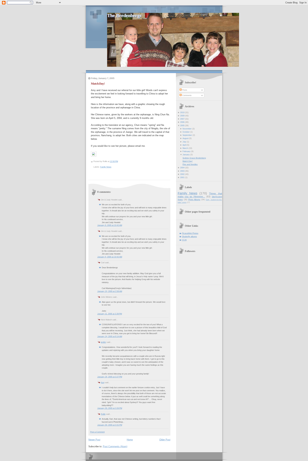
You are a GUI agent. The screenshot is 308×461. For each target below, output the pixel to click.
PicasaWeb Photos (190, 233)
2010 (182, 112)
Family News (105, 167)
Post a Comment (97, 432)
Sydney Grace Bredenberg (194, 158)
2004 (182, 168)
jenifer (103, 342)
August (186, 138)
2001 (182, 177)
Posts (184, 90)
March (185, 148)
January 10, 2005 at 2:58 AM (109, 291)
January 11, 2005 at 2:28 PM (109, 314)
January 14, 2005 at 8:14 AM (109, 336)
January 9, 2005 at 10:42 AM (109, 225)
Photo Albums (194, 199)
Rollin (103, 414)
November (187, 129)
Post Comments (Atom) (115, 446)
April (184, 145)
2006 (182, 122)
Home (130, 439)
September (187, 135)
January (186, 154)
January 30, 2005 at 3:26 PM (109, 408)
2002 (182, 174)
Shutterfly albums (189, 236)
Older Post (164, 439)
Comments (187, 95)
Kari (102, 382)
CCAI (184, 240)
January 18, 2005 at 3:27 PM (109, 377)
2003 (182, 171)
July (184, 142)
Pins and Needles (190, 164)
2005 (182, 125)
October (186, 132)
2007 (182, 119)
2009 (182, 116)
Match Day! (98, 83)
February (187, 151)
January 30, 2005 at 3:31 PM (109, 425)
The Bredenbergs (124, 15)
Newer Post (94, 439)
